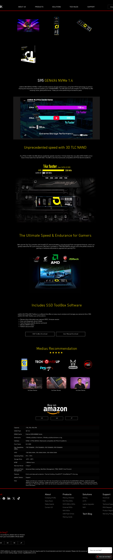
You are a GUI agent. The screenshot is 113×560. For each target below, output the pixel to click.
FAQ (104, 501)
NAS (84, 507)
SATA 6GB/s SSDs (69, 504)
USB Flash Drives (68, 514)
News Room (49, 501)
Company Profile (50, 498)
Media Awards (49, 504)
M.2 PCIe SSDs (68, 501)
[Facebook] (3, 498)
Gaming (85, 498)
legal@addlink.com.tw (29, 553)
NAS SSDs (66, 510)
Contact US (49, 507)
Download (106, 498)
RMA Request (107, 507)
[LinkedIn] (8, 498)
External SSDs (67, 507)
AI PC (84, 501)
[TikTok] (18, 498)
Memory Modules (68, 498)
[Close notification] (110, 549)
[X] (13, 498)
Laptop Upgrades (88, 504)
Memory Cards (67, 517)
